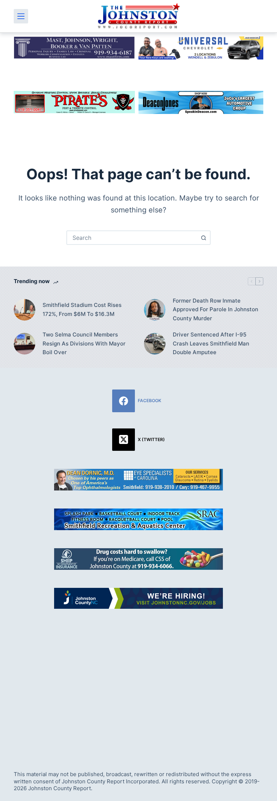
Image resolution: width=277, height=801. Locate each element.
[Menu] (21, 16)
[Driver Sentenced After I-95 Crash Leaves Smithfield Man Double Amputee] (155, 344)
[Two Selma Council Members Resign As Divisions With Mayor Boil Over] (24, 344)
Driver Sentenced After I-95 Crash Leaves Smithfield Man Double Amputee (211, 343)
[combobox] (132, 237)
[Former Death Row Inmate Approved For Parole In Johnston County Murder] (155, 310)
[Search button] (203, 237)
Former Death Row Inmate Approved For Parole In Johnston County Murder (215, 309)
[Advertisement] (138, 681)
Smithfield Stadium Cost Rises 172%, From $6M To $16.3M (82, 309)
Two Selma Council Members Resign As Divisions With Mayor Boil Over (84, 343)
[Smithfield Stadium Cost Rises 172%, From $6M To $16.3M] (24, 310)
